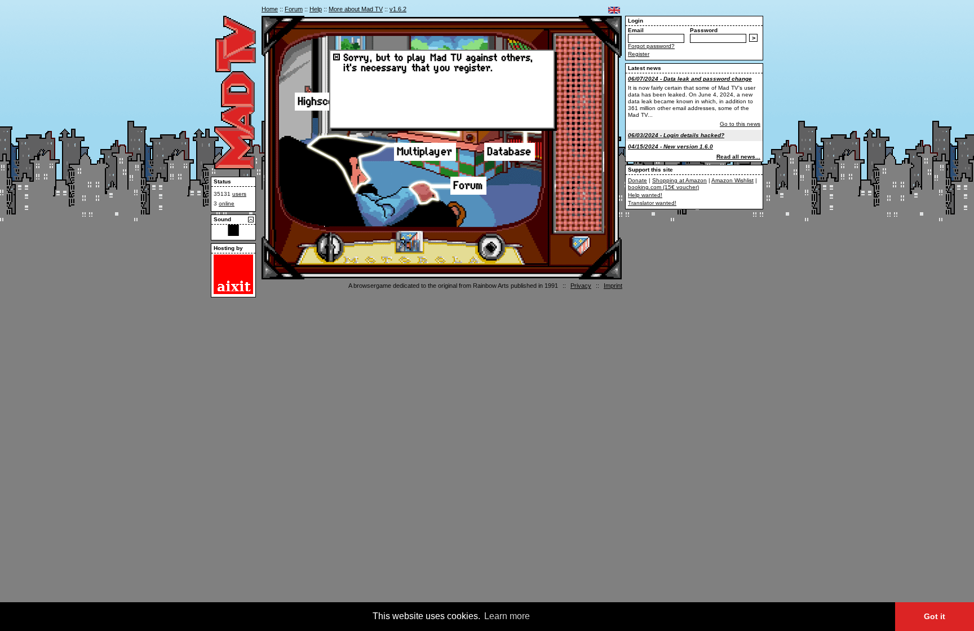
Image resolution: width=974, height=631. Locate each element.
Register (638, 54)
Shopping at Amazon (679, 180)
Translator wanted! (652, 203)
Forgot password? (651, 46)
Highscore (322, 101)
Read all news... (738, 157)
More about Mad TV (356, 9)
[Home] (235, 167)
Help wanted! (645, 195)
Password (704, 30)
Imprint (613, 285)
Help (315, 9)
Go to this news (740, 124)
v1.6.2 (397, 9)
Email (636, 30)
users (239, 194)
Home (270, 9)
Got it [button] (934, 616)
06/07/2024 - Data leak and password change (690, 79)
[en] (614, 10)
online (226, 203)
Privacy (580, 285)
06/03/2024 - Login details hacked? (676, 135)
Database (510, 151)
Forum (294, 9)
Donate (637, 180)
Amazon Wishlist (732, 180)
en (614, 10)
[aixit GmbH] (233, 292)
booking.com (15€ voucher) (663, 187)
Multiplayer (425, 151)
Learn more (507, 616)
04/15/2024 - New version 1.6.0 (670, 146)
